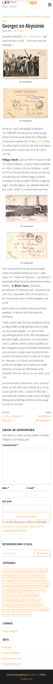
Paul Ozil (36, 599)
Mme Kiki (18, 599)
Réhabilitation (28, 609)
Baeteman (40, 575)
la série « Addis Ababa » (32, 36)
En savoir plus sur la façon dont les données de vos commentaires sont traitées (26, 526)
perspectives (8, 604)
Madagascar (34, 595)
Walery (45, 609)
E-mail (30, 488)
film (42, 585)
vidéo (38, 609)
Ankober (15, 575)
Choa (17, 580)
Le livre (15, 595)
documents (7, 585)
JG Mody (6, 595)
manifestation (8, 599)
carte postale (27, 16)
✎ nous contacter (10, 631)
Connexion (6, 647)
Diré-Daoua (34, 580)
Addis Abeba (15, 16)
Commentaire (10, 445)
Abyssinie (5, 16)
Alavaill (26, 570)
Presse (29, 604)
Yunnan (16, 614)
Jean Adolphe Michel (38, 590)
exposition (35, 585)
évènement (26, 614)
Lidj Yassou (24, 595)
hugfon (20, 31)
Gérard (5, 590)
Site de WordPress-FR (12, 664)
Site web (6, 501)
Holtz (19, 590)
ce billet (39, 141)
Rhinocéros (7, 609)
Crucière (24, 580)
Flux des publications (11, 653)
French (13, 2)
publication (39, 604)
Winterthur (7, 614)
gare (47, 585)
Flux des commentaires (12, 658)
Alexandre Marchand (39, 570)
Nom (5, 488)
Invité (25, 590)
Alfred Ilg (6, 575)
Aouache (24, 575)
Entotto (25, 585)
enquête (17, 585)
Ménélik (28, 599)
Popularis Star (26, 679)
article (32, 575)
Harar (36, 16)
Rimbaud (17, 609)
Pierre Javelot (20, 604)
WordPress (33, 674)
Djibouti (44, 580)
